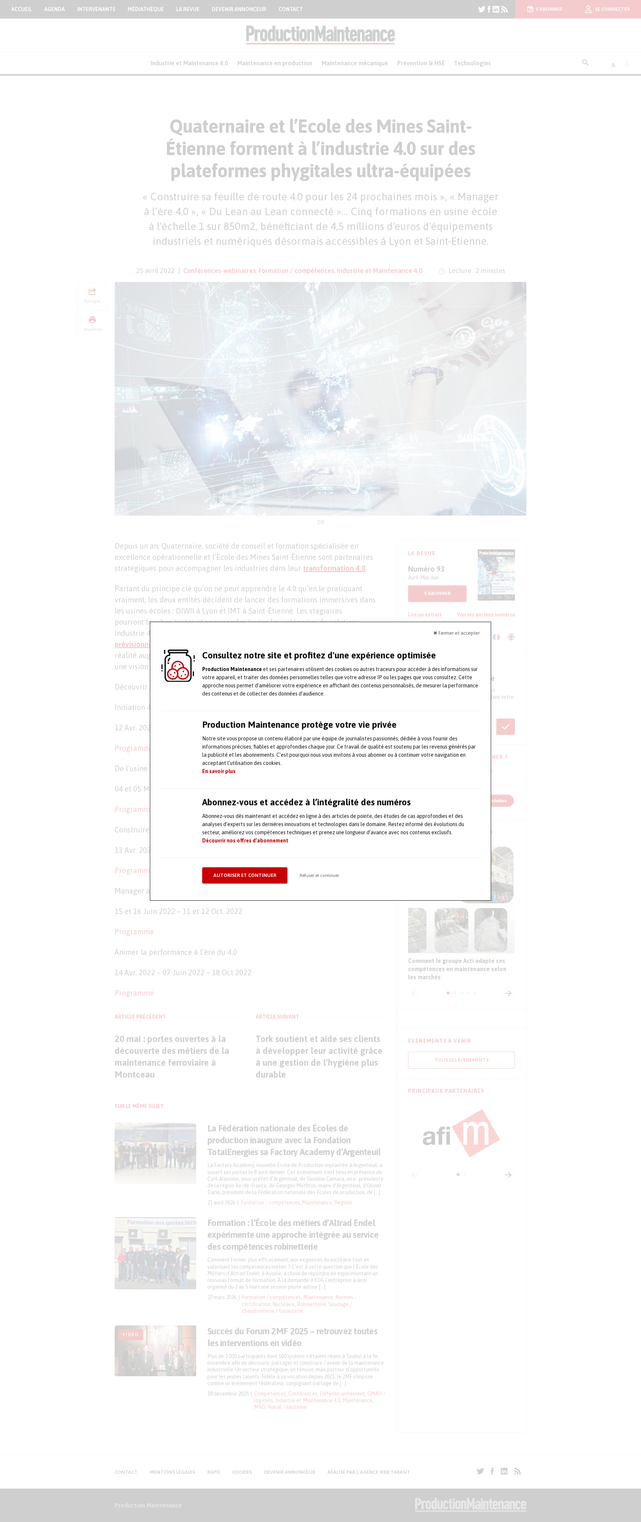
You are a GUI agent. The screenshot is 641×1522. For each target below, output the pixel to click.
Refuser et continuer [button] (319, 875)
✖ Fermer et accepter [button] (456, 633)
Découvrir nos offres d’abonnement (245, 841)
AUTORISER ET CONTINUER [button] (244, 875)
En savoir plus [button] (219, 771)
